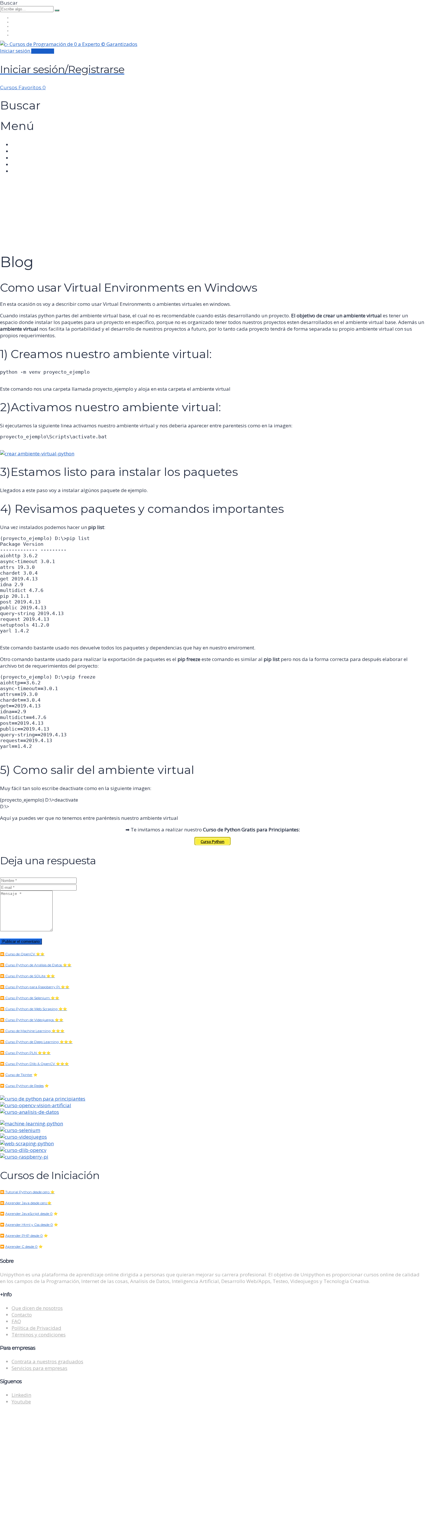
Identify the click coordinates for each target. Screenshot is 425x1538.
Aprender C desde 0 (21, 1246)
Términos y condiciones (39, 1334)
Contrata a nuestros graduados (47, 1361)
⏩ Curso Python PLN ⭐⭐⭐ (25, 1053)
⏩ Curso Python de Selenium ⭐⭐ (29, 998)
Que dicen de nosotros (37, 1308)
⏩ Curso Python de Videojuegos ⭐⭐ (31, 1020)
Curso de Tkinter (18, 1074)
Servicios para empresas (39, 1368)
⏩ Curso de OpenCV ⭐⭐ (22, 954)
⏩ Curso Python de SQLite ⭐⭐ (27, 976)
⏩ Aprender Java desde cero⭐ (25, 1203)
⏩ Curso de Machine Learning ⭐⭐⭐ (32, 1031)
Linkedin (21, 1395)
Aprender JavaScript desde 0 (29, 1213)
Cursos (9, 87)
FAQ (16, 1321)
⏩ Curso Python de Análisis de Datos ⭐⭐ (35, 965)
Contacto (22, 1314)
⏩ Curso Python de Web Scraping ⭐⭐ (33, 1009)
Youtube (21, 1401)
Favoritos (32, 87)
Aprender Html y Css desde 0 (29, 1224)
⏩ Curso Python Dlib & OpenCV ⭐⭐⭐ (34, 1064)
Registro (39, 1528)
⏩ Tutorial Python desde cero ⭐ (27, 1192)
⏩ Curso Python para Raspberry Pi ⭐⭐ (34, 987)
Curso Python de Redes (24, 1085)
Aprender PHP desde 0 (24, 1235)
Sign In (56, 1528)
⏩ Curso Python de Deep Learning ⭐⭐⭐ (36, 1042)
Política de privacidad (207, 1468)
